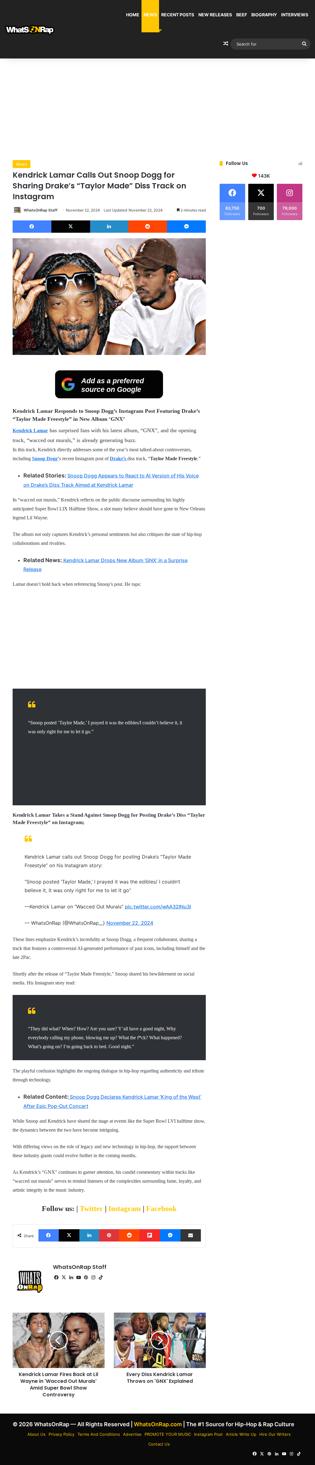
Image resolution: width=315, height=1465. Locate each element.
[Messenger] (186, 226)
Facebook (161, 1209)
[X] (70, 226)
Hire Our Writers (275, 1434)
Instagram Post (208, 1434)
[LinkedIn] (109, 226)
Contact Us (159, 1444)
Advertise (132, 1434)
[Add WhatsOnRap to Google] (109, 396)
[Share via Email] (191, 1235)
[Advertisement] (157, 108)
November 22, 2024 (129, 923)
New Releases (215, 14)
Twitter (92, 1209)
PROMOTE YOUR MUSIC (168, 1434)
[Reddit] (147, 226)
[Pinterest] (109, 1235)
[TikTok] (101, 1277)
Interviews (294, 14)
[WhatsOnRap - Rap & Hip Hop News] (30, 29)
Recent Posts (177, 14)
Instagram (125, 1209)
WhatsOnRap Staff (41, 210)
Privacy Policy (61, 1434)
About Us (36, 1434)
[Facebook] (32, 226)
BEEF (241, 14)
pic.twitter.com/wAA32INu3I (158, 907)
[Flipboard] (149, 1235)
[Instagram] (93, 1277)
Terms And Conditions (99, 1434)
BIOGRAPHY (264, 14)
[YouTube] (78, 1277)
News (150, 14)
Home (132, 14)
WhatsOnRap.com (158, 1424)
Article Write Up (241, 1434)
